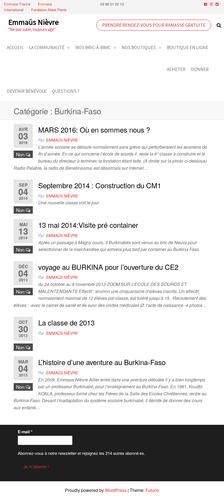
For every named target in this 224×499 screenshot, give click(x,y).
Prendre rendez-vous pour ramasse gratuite (153, 25)
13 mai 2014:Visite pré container (88, 225)
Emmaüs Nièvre (33, 22)
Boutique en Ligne (187, 47)
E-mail (25, 431)
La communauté (46, 47)
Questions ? (65, 91)
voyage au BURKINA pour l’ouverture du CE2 (108, 267)
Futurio (152, 490)
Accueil (15, 47)
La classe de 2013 (66, 322)
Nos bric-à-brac (93, 47)
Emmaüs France (17, 4)
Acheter (176, 69)
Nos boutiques (139, 47)
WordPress (115, 490)
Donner (200, 69)
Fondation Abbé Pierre (48, 9)
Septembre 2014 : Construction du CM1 (99, 185)
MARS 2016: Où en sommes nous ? (94, 129)
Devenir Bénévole (26, 91)
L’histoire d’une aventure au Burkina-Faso (102, 362)
